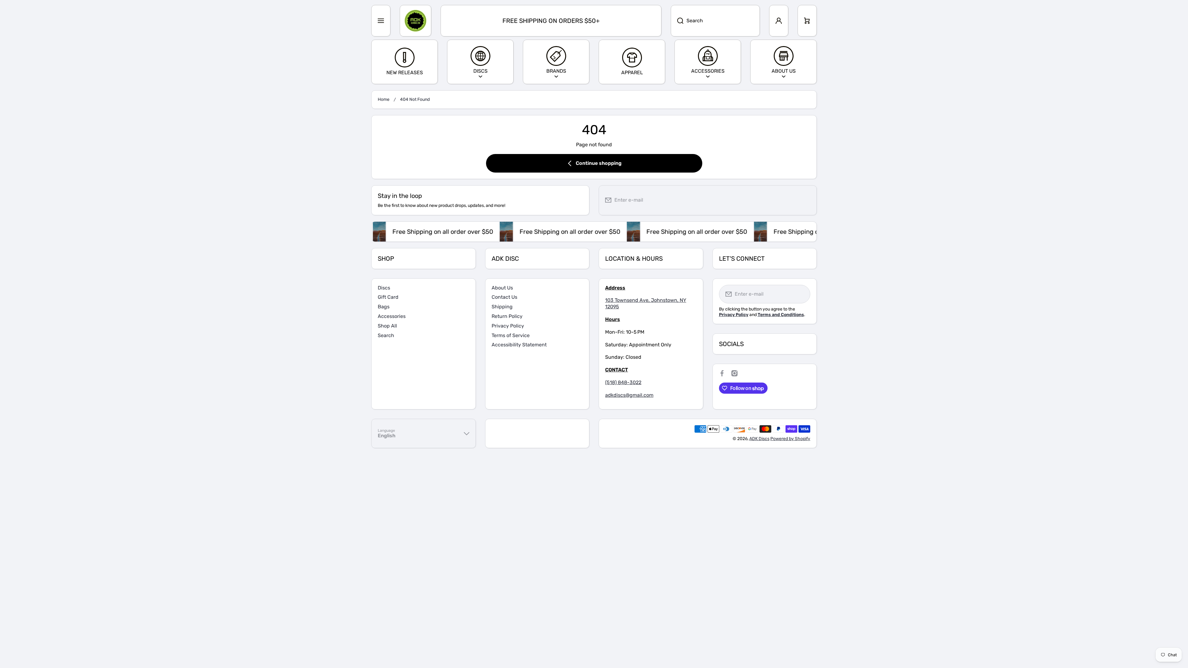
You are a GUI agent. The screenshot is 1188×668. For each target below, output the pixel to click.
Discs (384, 288)
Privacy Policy (508, 326)
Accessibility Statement (519, 345)
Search (386, 335)
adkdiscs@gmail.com (629, 395)
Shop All (387, 326)
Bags (384, 307)
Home (384, 99)
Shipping (502, 307)
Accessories (392, 316)
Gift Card (388, 297)
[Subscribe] (807, 200)
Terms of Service (511, 335)
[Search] (677, 20)
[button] (807, 20)
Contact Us (504, 297)
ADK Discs (759, 438)
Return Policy (507, 316)
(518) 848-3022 (623, 382)
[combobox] (715, 20)
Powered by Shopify (790, 438)
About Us (502, 288)
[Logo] (415, 20)
